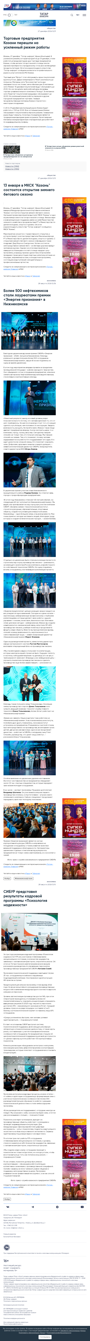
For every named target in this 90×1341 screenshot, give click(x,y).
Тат (15, 15)
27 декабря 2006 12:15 (47, 178)
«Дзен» (27, 136)
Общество (51, 28)
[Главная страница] (44, 15)
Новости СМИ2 (12, 166)
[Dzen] (57, 1207)
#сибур (7, 878)
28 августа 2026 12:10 (47, 885)
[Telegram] (32, 1207)
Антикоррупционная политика (14, 1305)
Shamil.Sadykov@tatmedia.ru (13, 1324)
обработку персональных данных (73, 1330)
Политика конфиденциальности (14, 1318)
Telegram (36, 136)
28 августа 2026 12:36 (47, 283)
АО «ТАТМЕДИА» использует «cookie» (16, 1309)
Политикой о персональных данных (32, 1333)
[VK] (7, 1207)
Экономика (51, 281)
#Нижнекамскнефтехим (23, 878)
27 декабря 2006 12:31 (47, 31)
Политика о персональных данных (15, 1301)
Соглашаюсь (45, 1337)
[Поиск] (72, 15)
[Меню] (84, 15)
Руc (5, 15)
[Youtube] (82, 1207)
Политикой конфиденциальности (59, 1333)
